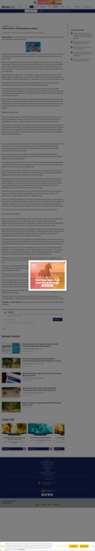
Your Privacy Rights (62, 546)
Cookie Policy (22, 549)
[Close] (92, 546)
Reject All (73, 546)
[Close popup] (65, 262)
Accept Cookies (84, 546)
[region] (47, 546)
